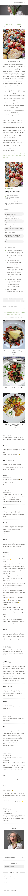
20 (23, 308)
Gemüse (12, 24)
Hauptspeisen (18, 24)
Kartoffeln (6, 301)
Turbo (22, 301)
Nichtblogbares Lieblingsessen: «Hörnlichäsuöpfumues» (14, 312)
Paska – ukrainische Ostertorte (10, 877)
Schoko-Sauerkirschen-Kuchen (10, 879)
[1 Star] (5, 193)
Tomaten (18, 301)
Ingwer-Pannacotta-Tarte (9, 875)
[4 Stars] (10, 193)
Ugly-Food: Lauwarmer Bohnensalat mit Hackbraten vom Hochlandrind (14, 388)
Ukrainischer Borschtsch (9, 883)
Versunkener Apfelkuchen (9, 881)
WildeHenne (14, 306)
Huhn (15, 298)
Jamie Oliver (20, 298)
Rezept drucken (10, 188)
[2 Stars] (7, 193)
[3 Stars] (8, 193)
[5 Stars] (11, 193)
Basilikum (5, 298)
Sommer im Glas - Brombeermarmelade (13, 314)
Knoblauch (12, 301)
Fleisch (8, 24)
